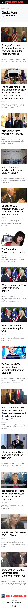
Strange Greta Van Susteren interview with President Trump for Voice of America (13, 49)
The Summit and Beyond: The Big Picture (13, 250)
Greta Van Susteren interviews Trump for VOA (12, 328)
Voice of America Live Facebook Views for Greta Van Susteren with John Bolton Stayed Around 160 (13, 413)
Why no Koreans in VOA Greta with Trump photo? (13, 288)
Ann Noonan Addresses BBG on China (13, 534)
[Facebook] (12, 606)
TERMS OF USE (18, 602)
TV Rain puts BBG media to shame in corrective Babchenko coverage (12, 368)
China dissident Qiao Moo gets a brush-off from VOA (12, 455)
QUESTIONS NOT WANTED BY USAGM (12, 133)
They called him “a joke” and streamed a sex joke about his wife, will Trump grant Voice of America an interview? (14, 92)
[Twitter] (15, 606)
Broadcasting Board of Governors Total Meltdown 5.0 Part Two (13, 573)
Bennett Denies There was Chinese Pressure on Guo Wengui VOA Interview (12, 495)
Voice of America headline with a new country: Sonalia (11, 170)
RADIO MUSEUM (10, 602)
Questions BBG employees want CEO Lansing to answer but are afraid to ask (12, 210)
